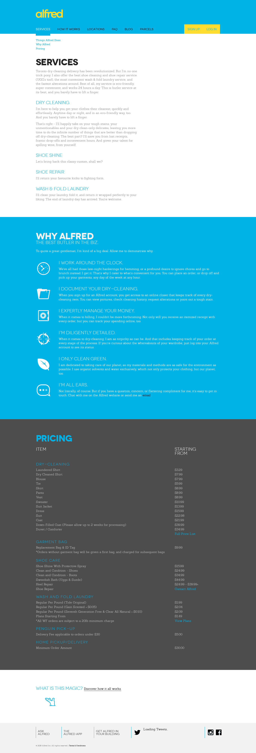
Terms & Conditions (77, 746)
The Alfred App (73, 732)
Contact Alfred (185, 589)
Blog (129, 29)
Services (43, 29)
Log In (212, 29)
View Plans (183, 621)
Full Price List (185, 534)
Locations (96, 29)
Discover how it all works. (102, 689)
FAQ (115, 29)
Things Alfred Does (48, 40)
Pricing (40, 48)
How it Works (68, 29)
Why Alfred (43, 44)
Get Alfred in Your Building (108, 732)
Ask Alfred (44, 732)
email (147, 395)
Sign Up (194, 29)
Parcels (146, 29)
